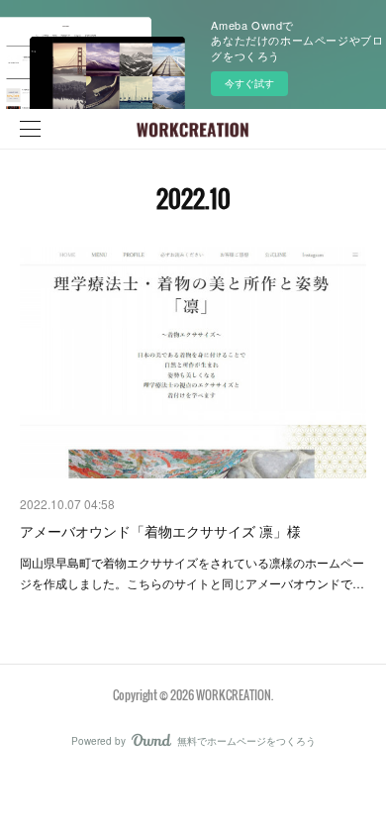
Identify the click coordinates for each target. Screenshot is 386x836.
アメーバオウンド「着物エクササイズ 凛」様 (160, 531)
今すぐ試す (249, 83)
